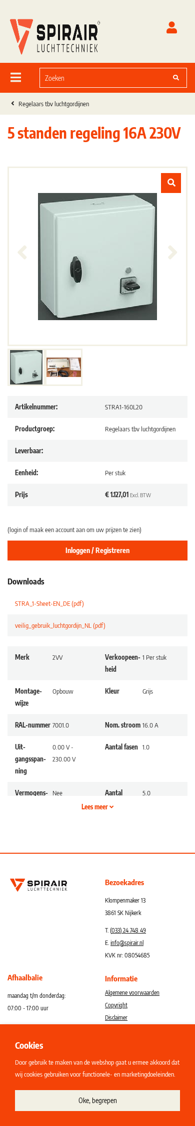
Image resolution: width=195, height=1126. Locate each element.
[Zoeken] (176, 78)
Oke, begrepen (97, 1100)
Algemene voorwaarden (132, 992)
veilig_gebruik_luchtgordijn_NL (60, 625)
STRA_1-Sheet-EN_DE (49, 603)
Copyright (116, 1005)
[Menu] (16, 77)
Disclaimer (116, 1017)
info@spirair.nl (127, 942)
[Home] (55, 34)
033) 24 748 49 (129, 930)
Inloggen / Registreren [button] (98, 550)
